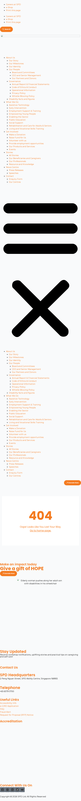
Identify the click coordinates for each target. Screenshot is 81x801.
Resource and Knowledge (21, 164)
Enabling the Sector (18, 117)
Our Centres (15, 182)
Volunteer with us (17, 140)
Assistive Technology (19, 105)
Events (12, 149)
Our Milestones (16, 63)
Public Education (17, 120)
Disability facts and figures (22, 99)
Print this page (13, 10)
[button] (40, 268)
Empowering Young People (22, 114)
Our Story (13, 60)
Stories (9, 152)
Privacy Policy (18, 93)
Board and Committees (23, 72)
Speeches (13, 173)
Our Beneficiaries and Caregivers (25, 158)
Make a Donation (17, 134)
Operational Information (23, 90)
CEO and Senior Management (26, 75)
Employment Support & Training (25, 111)
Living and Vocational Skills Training (26, 129)
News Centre (12, 167)
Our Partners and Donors (24, 78)
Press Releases (16, 170)
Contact (10, 176)
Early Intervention (17, 108)
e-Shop (9, 7)
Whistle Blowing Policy (23, 96)
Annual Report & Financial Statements (30, 84)
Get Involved (12, 131)
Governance (15, 81)
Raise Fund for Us (17, 137)
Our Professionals (17, 161)
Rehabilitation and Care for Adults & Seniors (30, 126)
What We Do (12, 102)
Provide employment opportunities (26, 143)
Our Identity (15, 66)
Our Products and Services (22, 146)
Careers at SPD (13, 4)
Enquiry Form (15, 179)
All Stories (14, 155)
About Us (10, 57)
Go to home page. (40, 530)
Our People (14, 69)
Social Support (16, 123)
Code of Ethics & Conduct (24, 87)
